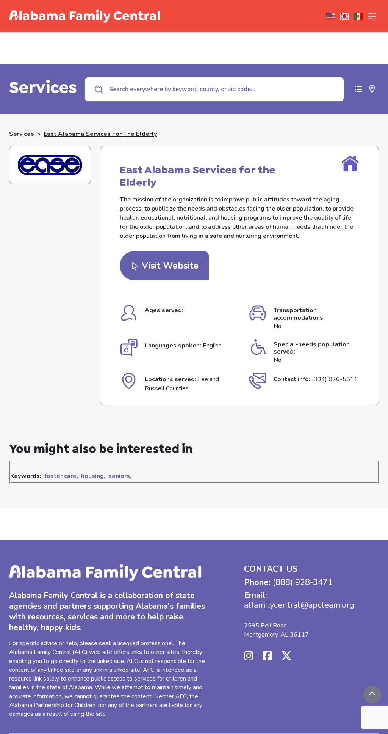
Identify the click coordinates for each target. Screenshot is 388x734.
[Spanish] (358, 16)
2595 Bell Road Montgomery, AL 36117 (276, 630)
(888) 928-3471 (303, 582)
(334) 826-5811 (335, 379)
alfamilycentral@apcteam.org (299, 605)
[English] (331, 16)
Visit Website (169, 265)
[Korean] (345, 16)
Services (21, 134)
